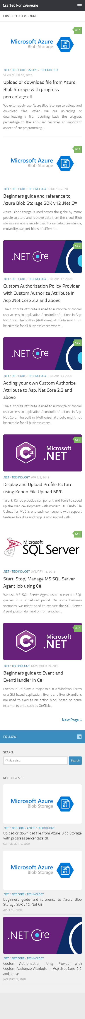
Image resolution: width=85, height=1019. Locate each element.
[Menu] (79, 5)
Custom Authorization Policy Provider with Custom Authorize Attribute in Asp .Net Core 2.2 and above (41, 293)
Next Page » (72, 719)
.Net (6, 70)
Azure (32, 70)
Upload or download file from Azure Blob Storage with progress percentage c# (39, 90)
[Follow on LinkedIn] (79, 736)
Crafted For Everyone (20, 5)
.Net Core (19, 70)
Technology (49, 70)
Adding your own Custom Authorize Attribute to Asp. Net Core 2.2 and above (39, 390)
